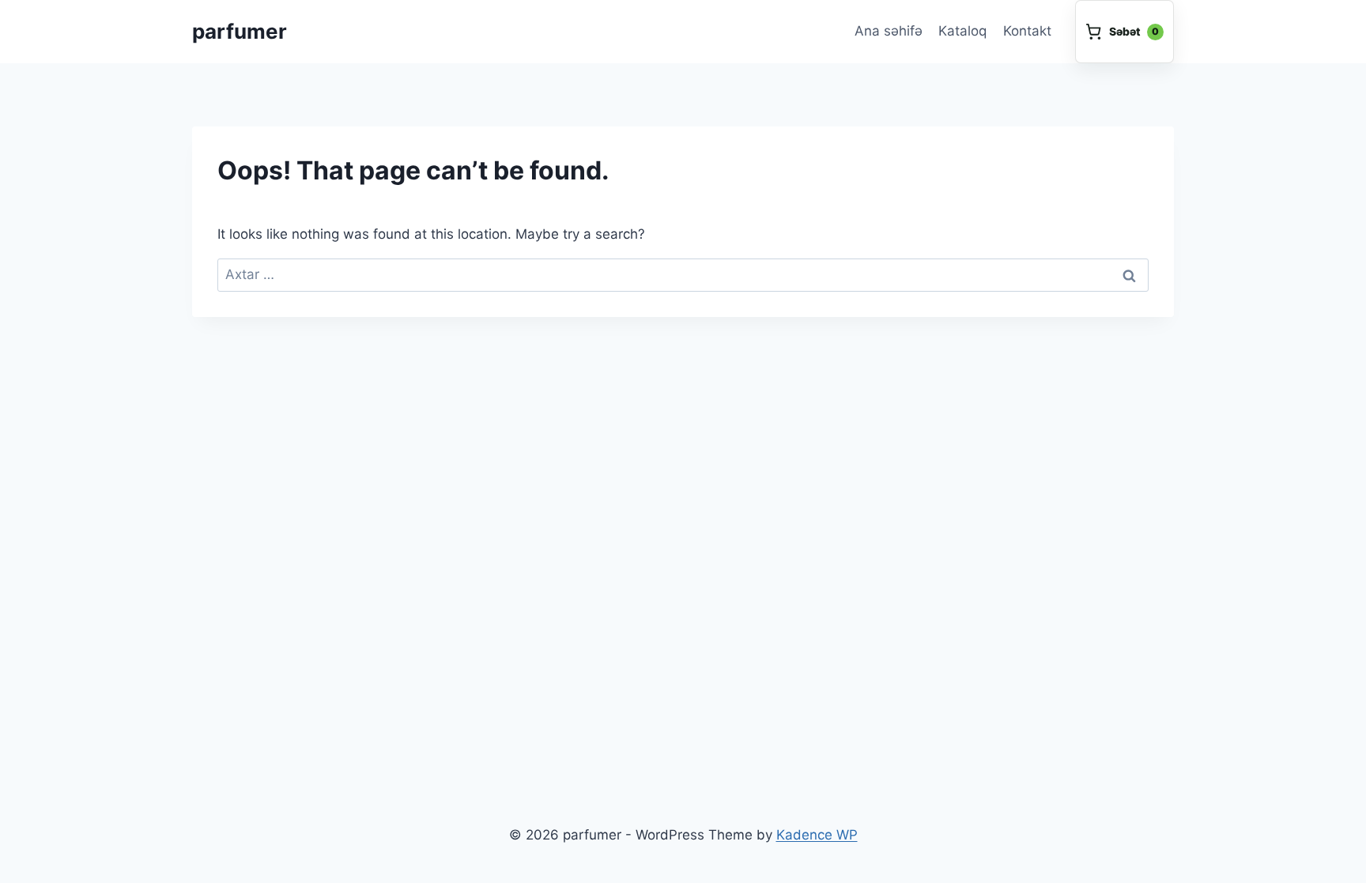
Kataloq (962, 31)
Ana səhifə (889, 31)
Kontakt (1027, 31)
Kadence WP (817, 835)
